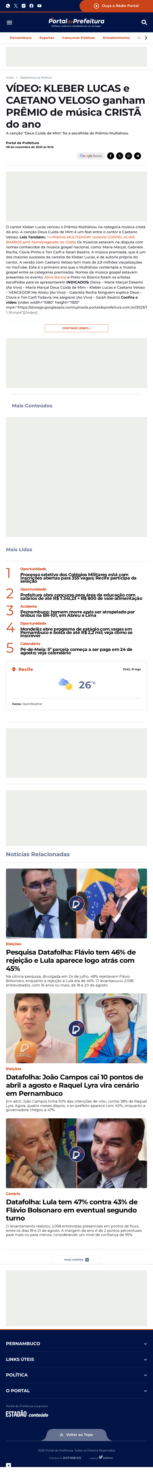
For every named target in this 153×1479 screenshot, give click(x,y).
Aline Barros (55, 277)
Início (10, 77)
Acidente (28, 606)
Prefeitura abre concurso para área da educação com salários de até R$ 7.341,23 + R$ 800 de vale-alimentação (81, 596)
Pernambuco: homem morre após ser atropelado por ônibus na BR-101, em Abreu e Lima (77, 613)
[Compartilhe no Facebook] (110, 155)
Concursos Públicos (78, 38)
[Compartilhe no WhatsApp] (128, 155)
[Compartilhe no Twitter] (119, 155)
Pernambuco (20, 38)
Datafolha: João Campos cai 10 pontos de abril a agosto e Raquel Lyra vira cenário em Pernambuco (74, 1085)
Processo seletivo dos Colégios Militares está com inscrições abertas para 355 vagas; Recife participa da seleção (78, 578)
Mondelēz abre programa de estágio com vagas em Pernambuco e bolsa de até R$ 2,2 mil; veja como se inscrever (76, 633)
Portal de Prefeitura (22, 143)
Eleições (13, 944)
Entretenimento (116, 38)
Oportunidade (33, 569)
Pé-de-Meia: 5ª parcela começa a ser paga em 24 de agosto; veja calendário (76, 651)
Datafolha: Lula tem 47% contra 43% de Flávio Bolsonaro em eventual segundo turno (71, 1210)
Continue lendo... (76, 328)
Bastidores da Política (36, 77)
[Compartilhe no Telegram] (137, 155)
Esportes (46, 38)
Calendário (30, 644)
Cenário (13, 1194)
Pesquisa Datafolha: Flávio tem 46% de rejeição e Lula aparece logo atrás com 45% (71, 960)
